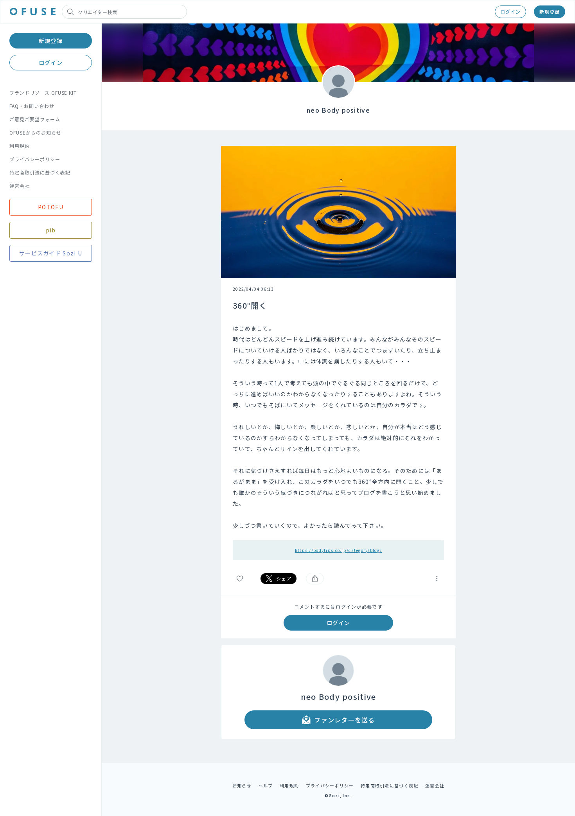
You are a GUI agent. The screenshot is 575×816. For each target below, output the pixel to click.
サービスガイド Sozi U (50, 253)
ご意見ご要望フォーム (34, 119)
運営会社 (19, 185)
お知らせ (242, 785)
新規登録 (549, 11)
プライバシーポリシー (34, 159)
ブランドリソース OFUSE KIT (43, 92)
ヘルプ (266, 785)
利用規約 (19, 145)
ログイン (510, 11)
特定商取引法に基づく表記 (39, 172)
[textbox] (338, 427)
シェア (284, 578)
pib (51, 230)
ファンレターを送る (344, 719)
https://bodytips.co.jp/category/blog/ (338, 550)
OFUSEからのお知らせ (35, 132)
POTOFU (50, 207)
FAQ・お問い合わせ (31, 105)
